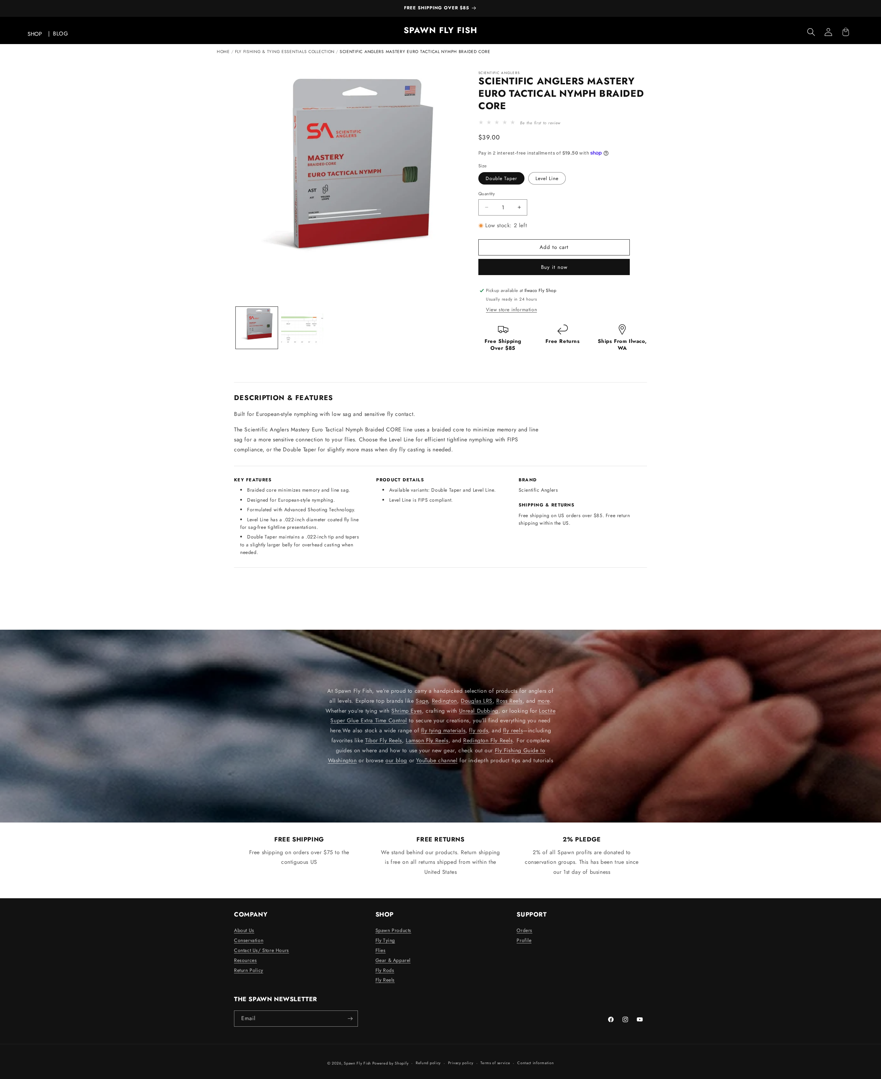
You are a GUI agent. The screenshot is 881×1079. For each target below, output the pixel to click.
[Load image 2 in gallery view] (302, 328)
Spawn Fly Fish (358, 1063)
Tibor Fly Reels (383, 740)
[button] (811, 32)
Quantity (486, 193)
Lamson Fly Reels (427, 740)
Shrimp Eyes (406, 711)
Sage (422, 701)
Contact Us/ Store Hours (261, 950)
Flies (380, 950)
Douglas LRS (476, 701)
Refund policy (428, 1063)
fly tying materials (443, 731)
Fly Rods (384, 970)
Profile (524, 940)
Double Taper (501, 178)
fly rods (478, 731)
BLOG (60, 34)
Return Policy (248, 970)
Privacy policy (461, 1063)
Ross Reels (509, 701)
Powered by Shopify (390, 1063)
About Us (244, 930)
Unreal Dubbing (478, 711)
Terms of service (495, 1063)
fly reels (513, 731)
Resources (245, 960)
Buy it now (554, 267)
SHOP (35, 34)
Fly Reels (385, 979)
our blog (396, 760)
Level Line (547, 178)
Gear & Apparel (393, 960)
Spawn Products (393, 930)
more (544, 701)
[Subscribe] (350, 1018)
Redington (444, 701)
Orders (524, 930)
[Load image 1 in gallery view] (257, 328)
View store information (511, 309)
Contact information (535, 1063)
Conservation (248, 940)
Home (223, 52)
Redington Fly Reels (487, 740)
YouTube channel (436, 760)
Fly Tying (385, 940)
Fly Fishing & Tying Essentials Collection (285, 52)
